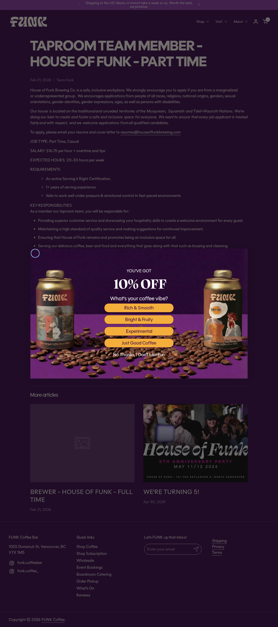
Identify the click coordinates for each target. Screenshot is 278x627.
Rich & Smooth (139, 308)
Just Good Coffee (139, 343)
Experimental (139, 331)
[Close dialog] (35, 253)
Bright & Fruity (139, 319)
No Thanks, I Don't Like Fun (139, 354)
